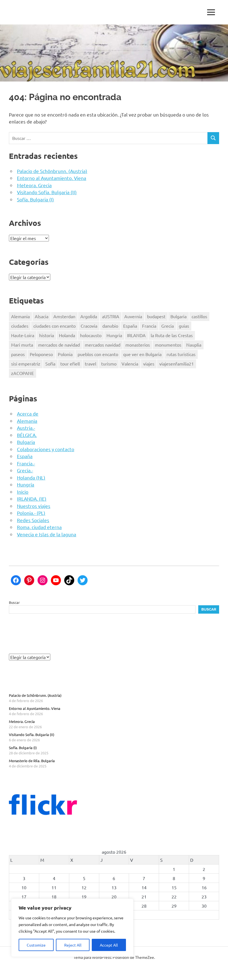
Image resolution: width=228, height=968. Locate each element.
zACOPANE (22, 373)
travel (90, 363)
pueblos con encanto (98, 354)
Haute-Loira (22, 335)
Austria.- (26, 428)
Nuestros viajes (33, 506)
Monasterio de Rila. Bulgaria (32, 760)
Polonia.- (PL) (31, 513)
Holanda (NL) (31, 477)
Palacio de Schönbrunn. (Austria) (52, 171)
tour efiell (70, 363)
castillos (199, 316)
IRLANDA (136, 335)
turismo (109, 363)
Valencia (130, 363)
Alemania (20, 316)
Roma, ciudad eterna (39, 527)
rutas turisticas (181, 354)
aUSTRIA (110, 316)
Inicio (22, 492)
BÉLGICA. (27, 435)
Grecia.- (25, 470)
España (130, 326)
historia (46, 335)
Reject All (72, 944)
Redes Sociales (33, 520)
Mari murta (22, 344)
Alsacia (41, 316)
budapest (156, 316)
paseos (18, 354)
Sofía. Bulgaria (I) (35, 199)
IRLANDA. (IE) (31, 499)
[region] (72, 927)
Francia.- (26, 463)
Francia (149, 326)
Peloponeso (41, 354)
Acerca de (27, 413)
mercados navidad (102, 344)
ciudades (19, 326)
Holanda (67, 335)
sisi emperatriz (25, 363)
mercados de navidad (59, 344)
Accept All (109, 944)
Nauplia (193, 344)
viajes (148, 363)
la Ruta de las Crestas (172, 335)
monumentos (168, 344)
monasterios (137, 344)
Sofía (50, 363)
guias (184, 326)
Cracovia (89, 326)
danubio (110, 326)
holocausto (90, 335)
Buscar (14, 602)
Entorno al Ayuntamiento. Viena (51, 178)
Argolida (88, 316)
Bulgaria (178, 316)
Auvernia (133, 316)
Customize (36, 944)
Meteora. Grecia (34, 185)
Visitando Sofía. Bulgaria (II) (47, 192)
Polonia (65, 354)
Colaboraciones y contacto (45, 449)
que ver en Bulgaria (142, 354)
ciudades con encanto (54, 326)
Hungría (25, 484)
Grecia (167, 326)
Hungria (114, 335)
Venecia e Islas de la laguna (46, 534)
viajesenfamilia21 (176, 363)
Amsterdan (64, 316)
